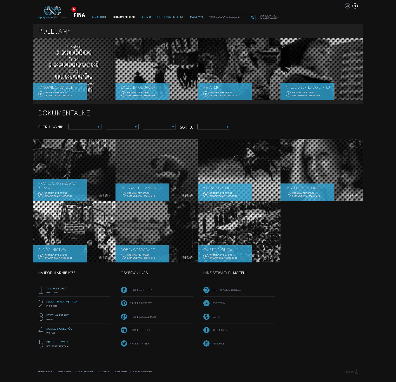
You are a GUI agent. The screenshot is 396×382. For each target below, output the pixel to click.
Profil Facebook (141, 290)
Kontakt (104, 371)
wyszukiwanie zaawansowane (269, 17)
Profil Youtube (140, 330)
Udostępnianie (85, 371)
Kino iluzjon (221, 330)
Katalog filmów (142, 371)
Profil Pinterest (141, 303)
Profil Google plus (143, 317)
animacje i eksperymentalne (163, 17)
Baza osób (121, 371)
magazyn (196, 17)
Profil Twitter (139, 343)
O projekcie (45, 371)
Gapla (216, 317)
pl (355, 6)
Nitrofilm (218, 343)
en (347, 6)
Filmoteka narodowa (226, 290)
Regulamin (64, 371)
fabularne (99, 17)
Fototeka (218, 303)
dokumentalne (124, 17)
